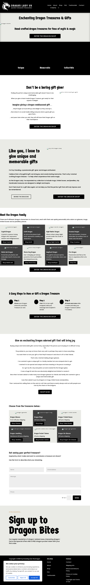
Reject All (23, 578)
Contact (81, 5)
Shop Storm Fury (30, 263)
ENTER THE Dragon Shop (45, 36)
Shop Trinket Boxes (66, 423)
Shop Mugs (39, 423)
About (55, 5)
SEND (77, 498)
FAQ (65, 5)
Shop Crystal (7, 242)
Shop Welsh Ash (8, 263)
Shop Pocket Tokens (42, 440)
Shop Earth (28, 242)
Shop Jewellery (16, 440)
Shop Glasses (16, 423)
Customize (11, 578)
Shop (60, 5)
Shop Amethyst (52, 263)
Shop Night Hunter (53, 242)
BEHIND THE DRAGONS (21, 197)
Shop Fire (73, 263)
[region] (23, 571)
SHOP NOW (45, 392)
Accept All (34, 578)
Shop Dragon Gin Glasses (68, 440)
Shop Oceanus (75, 242)
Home (49, 5)
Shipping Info (70, 565)
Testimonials (73, 5)
